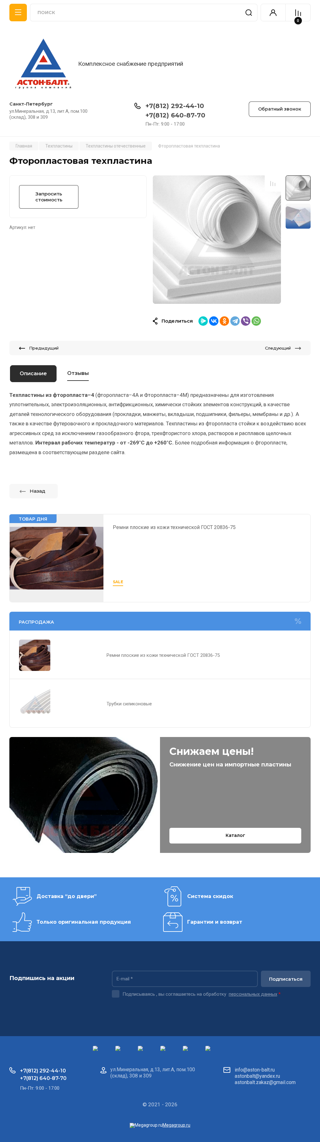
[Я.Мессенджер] (203, 321)
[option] (217, 239)
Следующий (278, 347)
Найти (249, 12)
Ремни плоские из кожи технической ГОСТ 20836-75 (174, 527)
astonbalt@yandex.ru (257, 1076)
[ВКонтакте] (213, 321)
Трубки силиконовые (129, 704)
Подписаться (285, 979)
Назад (37, 491)
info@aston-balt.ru (255, 1070)
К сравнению (273, 183)
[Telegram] (235, 321)
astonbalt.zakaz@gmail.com (265, 1082)
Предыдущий (44, 347)
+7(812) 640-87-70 (175, 115)
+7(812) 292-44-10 (174, 106)
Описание (33, 373)
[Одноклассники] (224, 321)
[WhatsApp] (256, 321)
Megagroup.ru (176, 1125)
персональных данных (253, 994)
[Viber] (245, 321)
